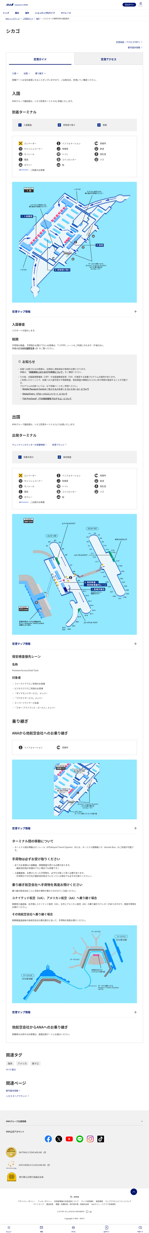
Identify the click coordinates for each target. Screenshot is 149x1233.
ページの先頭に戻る (134, 1192)
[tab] (40, 59)
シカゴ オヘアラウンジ (16, 1095)
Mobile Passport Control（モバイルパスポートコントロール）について (55, 389)
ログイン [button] (106, 1232)
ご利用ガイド (28, 18)
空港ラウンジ (58, 444)
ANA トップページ (13, 18)
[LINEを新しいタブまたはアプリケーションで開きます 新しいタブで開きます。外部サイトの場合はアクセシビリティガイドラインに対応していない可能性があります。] (79, 1138)
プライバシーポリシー (26, 1201)
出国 (26, 73)
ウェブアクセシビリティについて (118, 1201)
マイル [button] (73, 1232)
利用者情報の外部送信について (66, 1201)
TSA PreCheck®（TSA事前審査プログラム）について (47, 398)
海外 (27, 12)
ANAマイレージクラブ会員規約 (103, 1204)
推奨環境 (99, 1201)
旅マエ (35, 1063)
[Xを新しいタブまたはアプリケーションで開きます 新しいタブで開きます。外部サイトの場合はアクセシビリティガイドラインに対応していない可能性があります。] (58, 1138)
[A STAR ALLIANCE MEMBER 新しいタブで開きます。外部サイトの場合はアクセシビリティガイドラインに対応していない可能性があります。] (74, 1211)
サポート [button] (140, 1232)
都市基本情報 (134, 47)
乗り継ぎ (39, 73)
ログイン (130, 4)
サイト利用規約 (87, 1201)
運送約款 (49, 1204)
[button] (140, 4)
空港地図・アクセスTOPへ (128, 42)
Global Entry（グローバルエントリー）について (44, 393)
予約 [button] (41, 1232)
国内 (17, 12)
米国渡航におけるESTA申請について (46, 371)
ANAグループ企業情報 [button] (16, 1121)
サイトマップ (38, 1204)
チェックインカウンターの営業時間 (28, 444)
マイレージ (66, 12)
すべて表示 (11, 1069)
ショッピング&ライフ (45, 12)
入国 (14, 73)
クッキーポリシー (45, 1201)
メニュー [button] (9, 1232)
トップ (6, 12)
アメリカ (22, 1063)
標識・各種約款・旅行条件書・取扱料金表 (72, 1204)
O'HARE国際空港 (26, 348)
